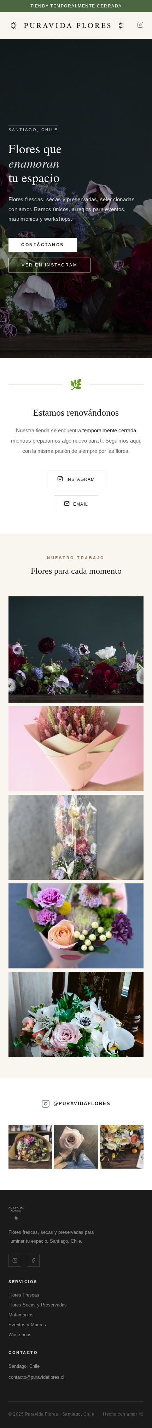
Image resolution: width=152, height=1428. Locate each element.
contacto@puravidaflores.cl (36, 1377)
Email (80, 504)
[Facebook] (33, 1260)
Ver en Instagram (49, 265)
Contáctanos (42, 245)
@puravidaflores (82, 1103)
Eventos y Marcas (27, 1324)
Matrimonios (21, 1314)
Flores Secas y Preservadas (37, 1305)
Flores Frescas (23, 1295)
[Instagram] (140, 25)
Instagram (80, 479)
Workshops (19, 1334)
